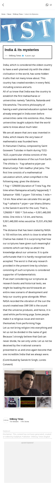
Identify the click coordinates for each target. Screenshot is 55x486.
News (9, 14)
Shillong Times (18, 14)
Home (3, 14)
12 (47, 5)
